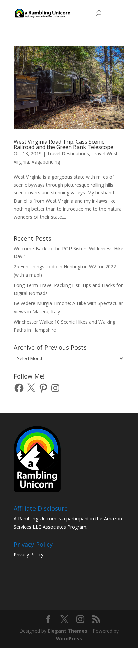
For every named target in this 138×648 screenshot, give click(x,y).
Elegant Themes (67, 630)
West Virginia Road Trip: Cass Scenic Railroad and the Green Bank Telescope (63, 144)
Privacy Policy (28, 554)
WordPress (69, 638)
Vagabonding (46, 161)
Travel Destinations (68, 153)
